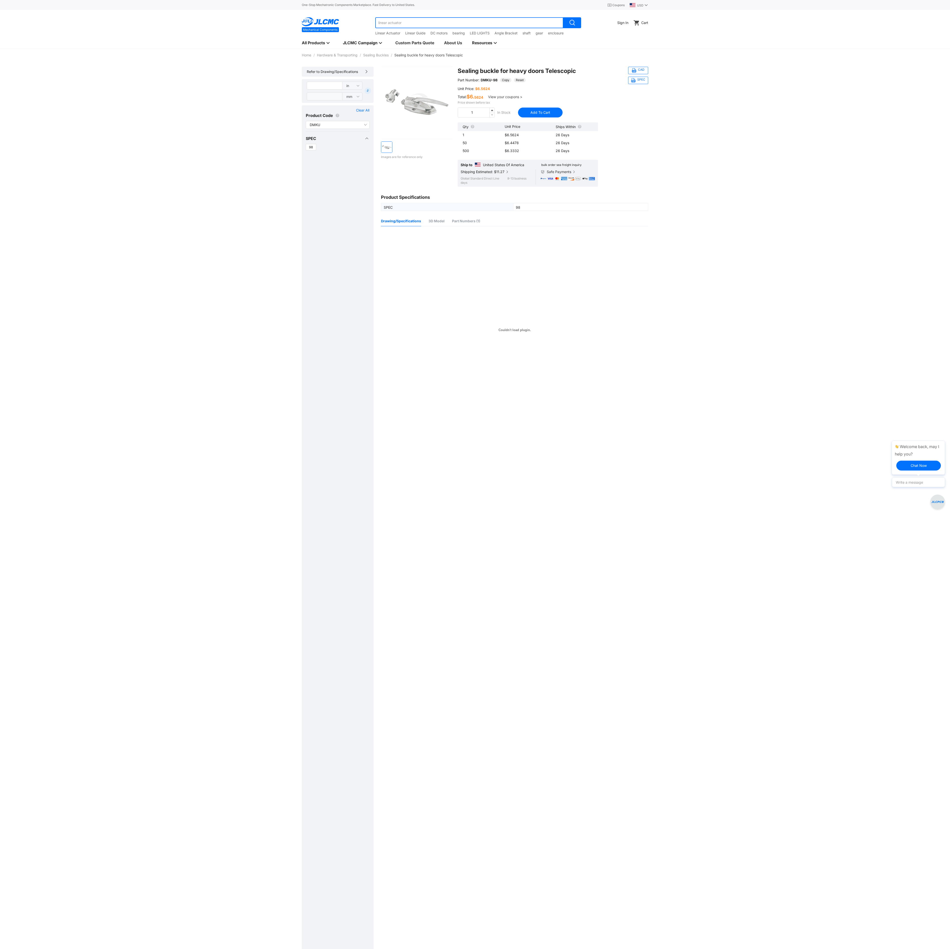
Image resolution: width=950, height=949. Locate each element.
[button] (337, 138)
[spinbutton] (476, 112)
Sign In (622, 23)
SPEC (311, 138)
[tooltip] (918, 458)
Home (306, 55)
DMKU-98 (489, 80)
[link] (306, 55)
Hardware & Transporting (337, 55)
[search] (572, 22)
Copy (505, 80)
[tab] (337, 138)
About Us (453, 42)
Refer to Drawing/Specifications (332, 71)
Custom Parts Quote (414, 42)
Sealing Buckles (376, 55)
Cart (644, 23)
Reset (520, 80)
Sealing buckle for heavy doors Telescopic (517, 70)
